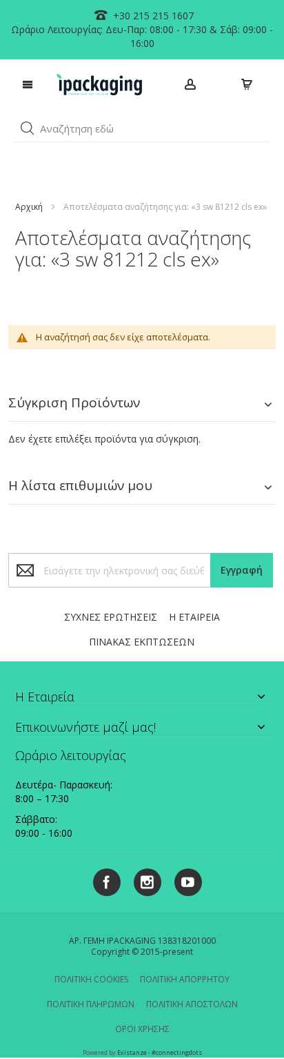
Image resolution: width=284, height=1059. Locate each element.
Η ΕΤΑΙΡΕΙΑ (194, 616)
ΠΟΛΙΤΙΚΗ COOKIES (91, 979)
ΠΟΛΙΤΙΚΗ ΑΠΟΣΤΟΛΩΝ (192, 1004)
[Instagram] (142, 879)
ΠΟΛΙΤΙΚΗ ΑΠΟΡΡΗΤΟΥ (185, 979)
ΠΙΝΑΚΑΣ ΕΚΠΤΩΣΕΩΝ (141, 641)
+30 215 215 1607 (152, 15)
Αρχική (29, 207)
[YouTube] (183, 879)
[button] (27, 128)
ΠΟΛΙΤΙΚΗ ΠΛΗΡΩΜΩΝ (90, 1004)
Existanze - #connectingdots (159, 1052)
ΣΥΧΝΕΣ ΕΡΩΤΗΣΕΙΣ (110, 616)
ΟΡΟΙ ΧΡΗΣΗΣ (142, 1029)
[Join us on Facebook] (103, 879)
